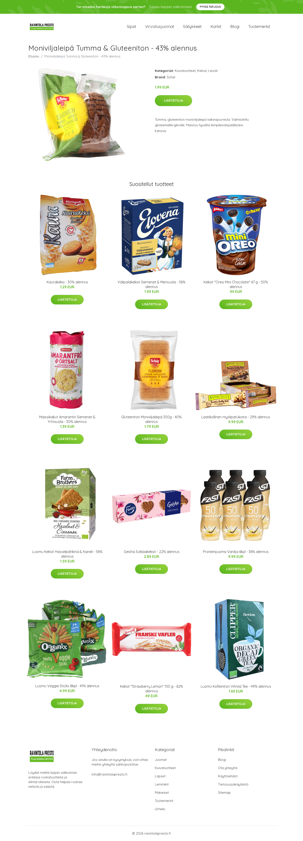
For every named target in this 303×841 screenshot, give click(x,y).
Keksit (202, 71)
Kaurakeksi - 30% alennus (67, 282)
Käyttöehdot (228, 776)
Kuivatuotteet (185, 71)
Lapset (160, 776)
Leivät (213, 71)
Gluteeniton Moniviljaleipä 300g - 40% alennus (151, 419)
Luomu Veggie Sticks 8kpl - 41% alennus (67, 686)
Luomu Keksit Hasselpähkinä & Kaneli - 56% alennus (67, 554)
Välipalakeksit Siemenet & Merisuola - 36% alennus (151, 284)
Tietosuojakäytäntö (233, 784)
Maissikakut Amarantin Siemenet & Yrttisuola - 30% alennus (67, 419)
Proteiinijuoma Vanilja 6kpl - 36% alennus (236, 551)
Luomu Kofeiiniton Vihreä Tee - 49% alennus (236, 686)
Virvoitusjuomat (159, 26)
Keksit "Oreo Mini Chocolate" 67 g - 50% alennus (236, 284)
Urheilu (160, 809)
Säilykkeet (192, 26)
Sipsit (131, 26)
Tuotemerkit (259, 26)
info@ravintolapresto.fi (109, 774)
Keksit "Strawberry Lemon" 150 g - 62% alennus (151, 688)
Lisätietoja (173, 101)
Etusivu (33, 56)
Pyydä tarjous (210, 6)
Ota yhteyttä (227, 768)
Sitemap (224, 792)
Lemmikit (162, 784)
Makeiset (162, 792)
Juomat (161, 760)
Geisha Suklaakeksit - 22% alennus (151, 551)
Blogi (234, 26)
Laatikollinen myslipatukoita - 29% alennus (235, 417)
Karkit (216, 26)
